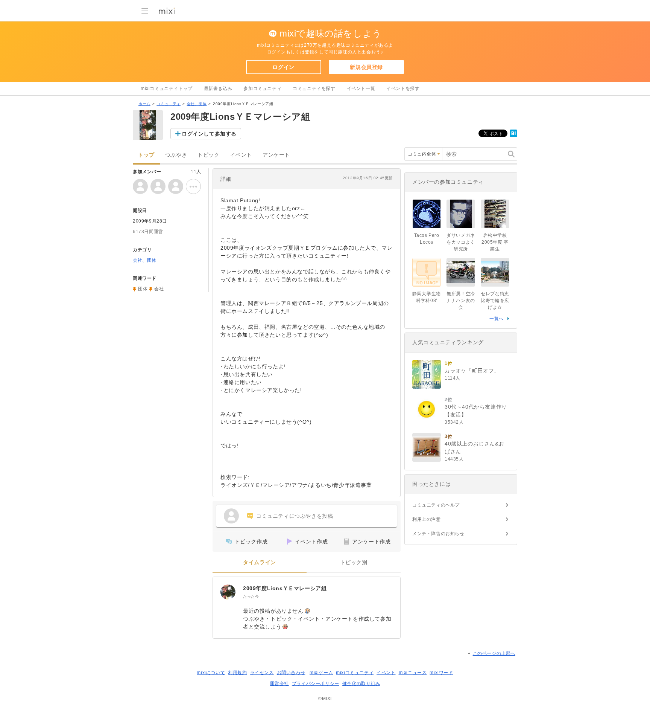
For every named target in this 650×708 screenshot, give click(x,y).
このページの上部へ (494, 653)
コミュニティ (168, 104)
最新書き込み (218, 88)
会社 (159, 288)
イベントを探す (402, 88)
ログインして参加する (209, 134)
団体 (142, 288)
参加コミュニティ (262, 88)
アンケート (276, 155)
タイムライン (259, 562)
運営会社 (279, 683)
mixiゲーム (321, 672)
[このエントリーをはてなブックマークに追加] (513, 135)
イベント (241, 155)
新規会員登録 (366, 67)
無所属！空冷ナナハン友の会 (460, 300)
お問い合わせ (291, 672)
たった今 (251, 596)
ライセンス (262, 672)
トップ (146, 155)
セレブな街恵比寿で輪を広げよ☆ (495, 300)
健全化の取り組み (361, 683)
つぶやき (176, 155)
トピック (208, 155)
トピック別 (354, 562)
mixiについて (211, 672)
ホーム (144, 104)
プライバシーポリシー (315, 683)
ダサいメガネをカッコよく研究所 (460, 242)
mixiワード (441, 672)
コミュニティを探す (314, 88)
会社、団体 (197, 104)
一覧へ (496, 318)
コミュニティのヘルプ (436, 505)
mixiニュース (413, 672)
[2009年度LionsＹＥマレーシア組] (227, 592)
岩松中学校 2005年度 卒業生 (495, 242)
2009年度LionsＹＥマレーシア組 (285, 588)
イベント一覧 (361, 88)
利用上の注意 (426, 519)
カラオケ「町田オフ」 (472, 371)
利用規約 (237, 672)
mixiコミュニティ (355, 672)
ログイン (283, 67)
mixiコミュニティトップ (167, 88)
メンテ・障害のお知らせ (438, 533)
